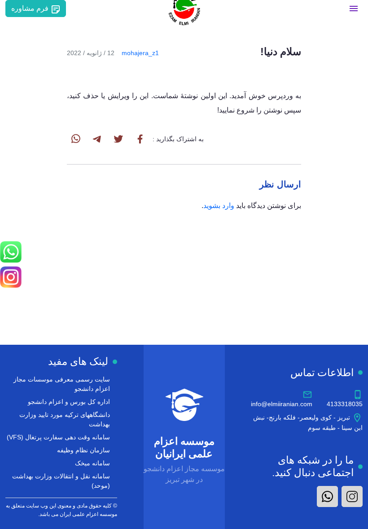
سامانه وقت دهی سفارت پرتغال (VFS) (58, 437)
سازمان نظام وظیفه (83, 450)
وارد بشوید (218, 205)
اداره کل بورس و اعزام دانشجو (69, 401)
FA (74, 8)
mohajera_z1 (140, 52)
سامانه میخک (92, 463)
